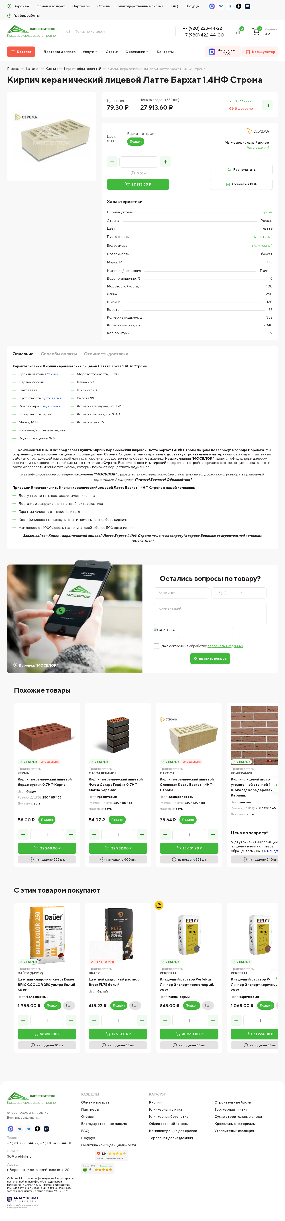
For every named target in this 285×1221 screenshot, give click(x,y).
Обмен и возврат (51, 6)
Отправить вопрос (210, 658)
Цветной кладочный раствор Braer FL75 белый (114, 982)
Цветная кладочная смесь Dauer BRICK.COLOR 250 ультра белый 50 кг (46, 984)
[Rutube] (247, 6)
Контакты (165, 52)
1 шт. (69, 1005)
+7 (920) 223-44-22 (202, 28)
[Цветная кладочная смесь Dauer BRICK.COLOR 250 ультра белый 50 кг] (47, 935)
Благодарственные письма (140, 6)
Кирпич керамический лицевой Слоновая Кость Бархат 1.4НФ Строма (187, 784)
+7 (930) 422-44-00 (203, 34)
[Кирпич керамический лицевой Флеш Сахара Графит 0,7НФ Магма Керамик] (118, 735)
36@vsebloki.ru (19, 1156)
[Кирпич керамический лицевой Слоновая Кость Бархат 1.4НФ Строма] (189, 735)
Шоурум (192, 6)
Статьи (112, 52)
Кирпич (155, 1102)
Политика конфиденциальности (108, 1145)
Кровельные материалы (235, 1124)
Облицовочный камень (168, 1124)
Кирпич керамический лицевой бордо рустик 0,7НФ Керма (45, 782)
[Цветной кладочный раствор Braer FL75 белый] (118, 935)
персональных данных (225, 646)
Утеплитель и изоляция (234, 1131)
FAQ (174, 6)
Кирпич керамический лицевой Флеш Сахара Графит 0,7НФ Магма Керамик (116, 784)
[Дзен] (238, 6)
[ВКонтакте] (220, 6)
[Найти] (68, 31)
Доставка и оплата (60, 52)
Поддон (136, 141)
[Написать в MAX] (212, 6)
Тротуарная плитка (230, 1109)
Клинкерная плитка (165, 1109)
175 (270, 262)
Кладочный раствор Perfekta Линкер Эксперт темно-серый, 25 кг (187, 984)
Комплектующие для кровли (173, 1131)
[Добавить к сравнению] (267, 105)
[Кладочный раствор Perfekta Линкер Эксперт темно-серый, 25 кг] (189, 935)
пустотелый (263, 236)
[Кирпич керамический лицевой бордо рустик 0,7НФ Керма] (47, 735)
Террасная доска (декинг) (171, 1138)
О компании (135, 52)
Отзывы (103, 6)
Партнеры (81, 6)
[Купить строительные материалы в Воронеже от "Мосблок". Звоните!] (31, 31)
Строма (266, 212)
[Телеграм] (229, 6)
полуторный (262, 245)
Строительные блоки (232, 1102)
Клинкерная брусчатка (168, 1116)
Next (276, 785)
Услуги (88, 52)
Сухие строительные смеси (238, 1116)
